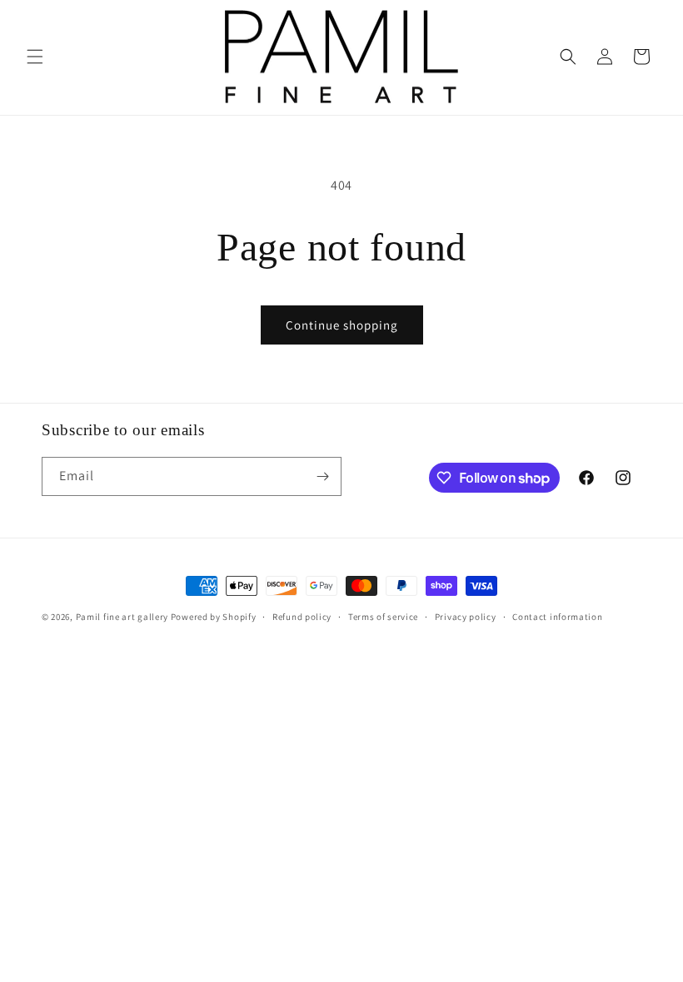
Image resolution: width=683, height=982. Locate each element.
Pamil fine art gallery (122, 616)
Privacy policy (465, 616)
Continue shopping (342, 325)
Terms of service (383, 616)
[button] (35, 56)
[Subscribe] (322, 476)
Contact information (557, 616)
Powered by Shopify (214, 616)
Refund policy (302, 616)
